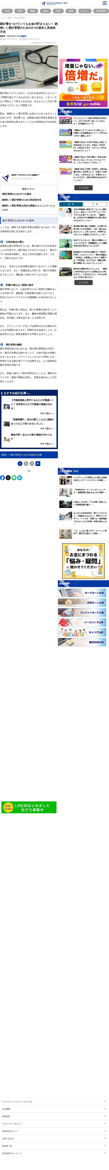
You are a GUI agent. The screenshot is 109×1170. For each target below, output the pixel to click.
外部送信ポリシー (10, 1131)
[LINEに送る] (13, 477)
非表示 (31, 189)
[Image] (28, 807)
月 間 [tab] (95, 204)
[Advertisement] (29, 150)
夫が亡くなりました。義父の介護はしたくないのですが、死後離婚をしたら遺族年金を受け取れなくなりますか (90, 243)
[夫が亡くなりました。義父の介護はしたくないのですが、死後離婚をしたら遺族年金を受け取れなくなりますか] (65, 243)
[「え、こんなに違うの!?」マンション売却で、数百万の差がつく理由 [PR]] (84, 538)
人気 (7, 11)
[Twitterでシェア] (8, 477)
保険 (71, 11)
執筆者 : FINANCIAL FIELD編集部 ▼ (25, 175)
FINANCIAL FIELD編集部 (16, 36)
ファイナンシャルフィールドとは (17, 1101)
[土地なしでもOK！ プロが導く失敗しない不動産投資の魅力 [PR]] (84, 507)
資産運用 (101, 11)
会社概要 (6, 1109)
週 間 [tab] (71, 204)
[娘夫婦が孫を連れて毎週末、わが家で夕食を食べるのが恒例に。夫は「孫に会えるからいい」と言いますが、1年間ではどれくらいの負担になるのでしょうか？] (65, 229)
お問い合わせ (8, 1138)
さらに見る (83, 187)
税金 (45, 11)
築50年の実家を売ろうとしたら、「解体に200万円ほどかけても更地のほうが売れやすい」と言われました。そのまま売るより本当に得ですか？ (90, 273)
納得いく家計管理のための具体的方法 (21, 200)
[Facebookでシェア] (2, 477)
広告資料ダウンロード (12, 1153)
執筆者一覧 (7, 1146)
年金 (58, 11)
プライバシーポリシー (12, 1124)
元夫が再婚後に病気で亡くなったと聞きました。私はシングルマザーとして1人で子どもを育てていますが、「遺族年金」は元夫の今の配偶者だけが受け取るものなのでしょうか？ (90, 214)
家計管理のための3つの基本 (16, 194)
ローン (84, 11)
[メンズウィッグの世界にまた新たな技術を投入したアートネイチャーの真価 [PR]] (84, 484)
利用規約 (6, 1116)
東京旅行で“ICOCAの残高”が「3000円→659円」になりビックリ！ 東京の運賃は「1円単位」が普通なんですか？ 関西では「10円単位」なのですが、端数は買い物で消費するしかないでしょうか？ (90, 257)
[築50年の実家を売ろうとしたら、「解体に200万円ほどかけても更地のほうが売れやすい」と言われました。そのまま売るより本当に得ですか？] (65, 271)
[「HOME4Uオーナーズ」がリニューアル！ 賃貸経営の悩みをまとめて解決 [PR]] (84, 496)
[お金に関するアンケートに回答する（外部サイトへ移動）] (83, 561)
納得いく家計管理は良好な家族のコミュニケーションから (28, 207)
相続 (32, 11)
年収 (20, 11)
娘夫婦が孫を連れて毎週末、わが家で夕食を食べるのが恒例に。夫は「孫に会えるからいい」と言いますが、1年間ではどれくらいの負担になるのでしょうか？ (90, 230)
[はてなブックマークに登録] (19, 477)
